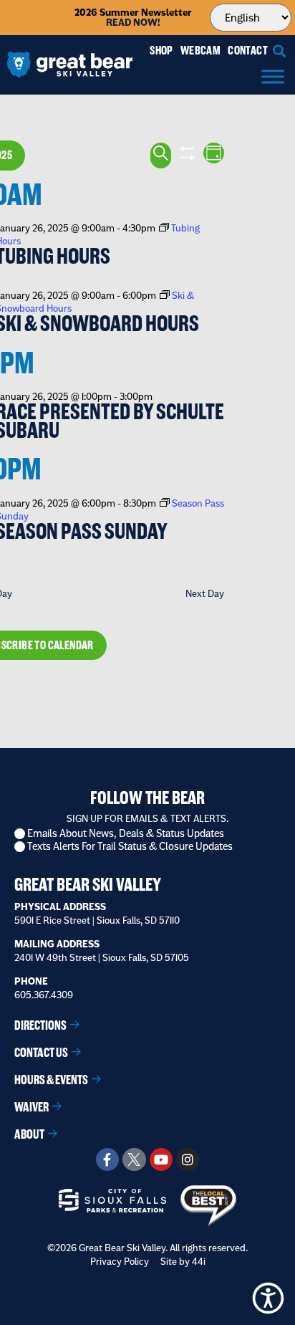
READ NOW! (133, 22)
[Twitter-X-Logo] (133, 1159)
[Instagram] (187, 1159)
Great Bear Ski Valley (87, 885)
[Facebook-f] (107, 1159)
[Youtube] (161, 1159)
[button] (279, 50)
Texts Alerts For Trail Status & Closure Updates (130, 846)
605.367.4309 (43, 994)
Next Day (204, 593)
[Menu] (272, 76)
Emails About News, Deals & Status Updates (125, 833)
